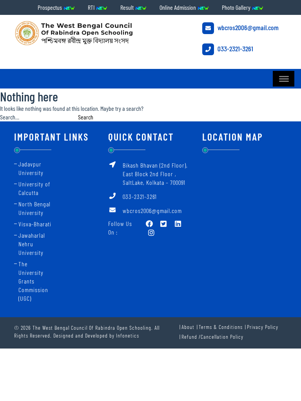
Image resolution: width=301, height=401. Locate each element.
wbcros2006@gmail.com (247, 27)
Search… (9, 117)
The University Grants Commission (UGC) (33, 281)
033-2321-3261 (234, 48)
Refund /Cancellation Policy (212, 336)
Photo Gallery (237, 7)
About (187, 326)
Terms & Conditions (221, 326)
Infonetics (127, 335)
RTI (92, 7)
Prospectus (50, 7)
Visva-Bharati (34, 224)
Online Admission (178, 7)
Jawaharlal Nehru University (31, 243)
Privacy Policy (262, 326)
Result (127, 7)
